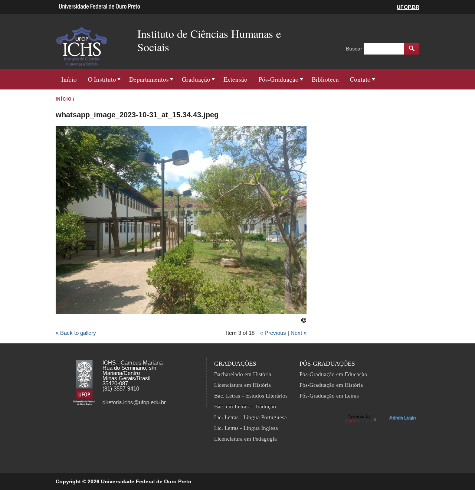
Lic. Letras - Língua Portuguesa (250, 417)
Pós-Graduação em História (331, 385)
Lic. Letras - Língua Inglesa (246, 428)
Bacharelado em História (242, 374)
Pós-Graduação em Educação (333, 374)
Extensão (235, 79)
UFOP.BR (408, 7)
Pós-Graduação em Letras (329, 396)
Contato (360, 79)
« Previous (273, 333)
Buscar (355, 49)
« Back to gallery (76, 333)
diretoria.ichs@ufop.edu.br (134, 402)
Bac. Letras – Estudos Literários (251, 396)
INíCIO (64, 99)
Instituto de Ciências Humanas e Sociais (209, 40)
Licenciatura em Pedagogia (245, 439)
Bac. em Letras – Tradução (245, 406)
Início (69, 79)
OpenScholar (360, 419)
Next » (299, 333)
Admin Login (402, 417)
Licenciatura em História (242, 385)
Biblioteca (325, 79)
